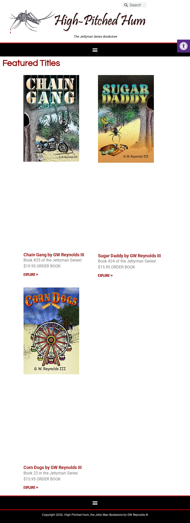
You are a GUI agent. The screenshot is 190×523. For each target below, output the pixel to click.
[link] (183, 46)
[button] (95, 50)
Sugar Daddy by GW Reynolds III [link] (129, 255)
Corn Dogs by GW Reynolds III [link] (53, 467)
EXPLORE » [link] (31, 274)
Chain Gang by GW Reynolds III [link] (54, 254)
